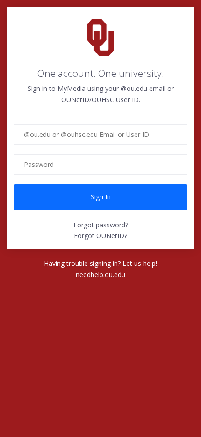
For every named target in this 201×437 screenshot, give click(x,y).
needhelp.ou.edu (100, 274)
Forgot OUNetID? (100, 235)
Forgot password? (100, 224)
